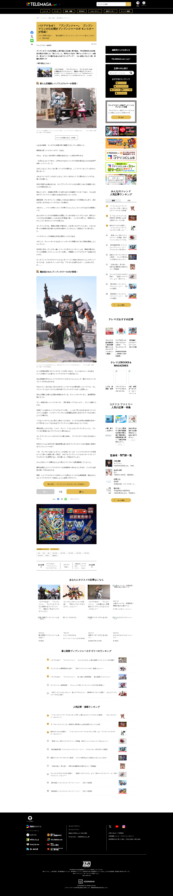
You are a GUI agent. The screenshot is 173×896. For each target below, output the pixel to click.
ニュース (45, 11)
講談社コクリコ (133, 442)
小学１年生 (54, 553)
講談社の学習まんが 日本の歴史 (78, 833)
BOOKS (81, 11)
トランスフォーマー (122, 86)
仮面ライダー (110, 11)
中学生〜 (47, 555)
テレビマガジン (122, 93)
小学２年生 (62, 553)
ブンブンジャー (54, 549)
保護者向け (54, 555)
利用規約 (121, 833)
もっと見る (121, 305)
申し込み (121, 117)
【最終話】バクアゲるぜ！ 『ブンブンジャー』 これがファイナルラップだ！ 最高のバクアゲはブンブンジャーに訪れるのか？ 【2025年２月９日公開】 (80, 566)
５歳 (43, 553)
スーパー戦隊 (125, 11)
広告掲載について (114, 836)
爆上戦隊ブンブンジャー (63, 18)
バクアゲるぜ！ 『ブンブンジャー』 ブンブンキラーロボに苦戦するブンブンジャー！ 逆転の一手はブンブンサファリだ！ (52, 566)
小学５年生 (86, 553)
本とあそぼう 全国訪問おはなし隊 (79, 837)
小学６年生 (40, 555)
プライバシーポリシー (127, 836)
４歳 (39, 553)
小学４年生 (78, 553)
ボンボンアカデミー (74, 826)
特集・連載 (68, 11)
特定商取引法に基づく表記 (116, 839)
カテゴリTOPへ (66, 565)
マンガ (56, 11)
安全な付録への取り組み (133, 839)
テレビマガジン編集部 (43, 45)
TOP (37, 18)
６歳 (48, 553)
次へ (81, 491)
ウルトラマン (95, 11)
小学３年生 (70, 553)
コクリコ (107, 444)
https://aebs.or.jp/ (86, 875)
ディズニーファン (74, 829)
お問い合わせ (112, 833)
